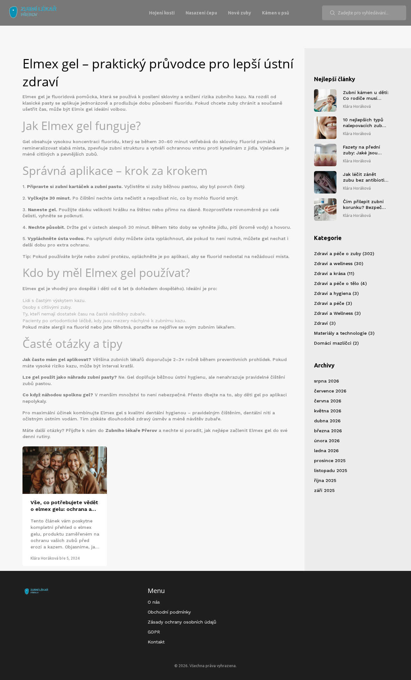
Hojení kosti (162, 12)
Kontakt (156, 641)
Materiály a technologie (344, 333)
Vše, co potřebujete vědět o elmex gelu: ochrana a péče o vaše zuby (64, 506)
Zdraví (325, 323)
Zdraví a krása (334, 273)
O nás (154, 602)
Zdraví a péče (333, 303)
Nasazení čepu (201, 12)
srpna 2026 (326, 380)
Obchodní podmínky (169, 612)
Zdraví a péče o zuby (344, 253)
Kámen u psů (275, 12)
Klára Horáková (44, 558)
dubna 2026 (327, 420)
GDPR (154, 631)
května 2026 (327, 410)
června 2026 (327, 400)
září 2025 (324, 490)
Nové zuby (239, 12)
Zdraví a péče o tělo (340, 283)
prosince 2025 (329, 460)
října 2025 (325, 480)
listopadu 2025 (330, 470)
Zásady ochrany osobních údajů (182, 621)
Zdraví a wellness (338, 263)
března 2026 (328, 430)
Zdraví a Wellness (337, 313)
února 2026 (327, 440)
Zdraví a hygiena (336, 293)
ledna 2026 (326, 450)
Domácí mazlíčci (336, 343)
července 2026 (330, 390)
